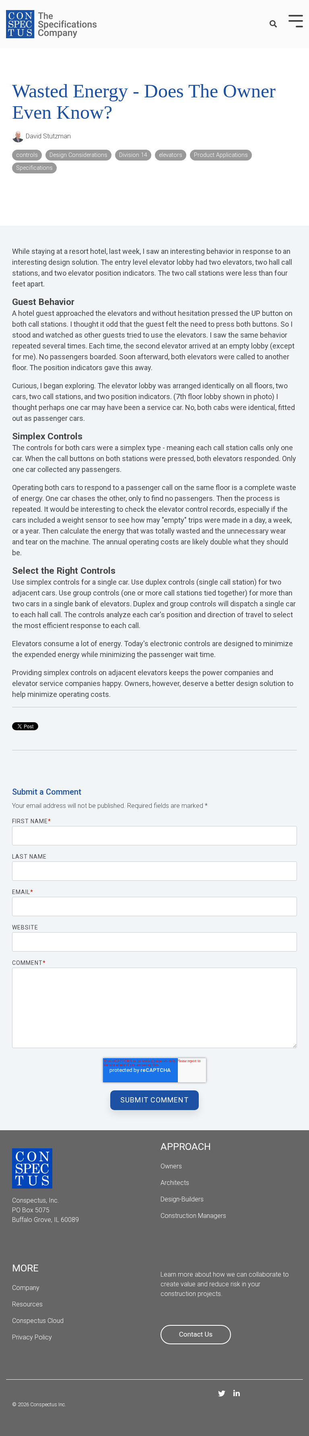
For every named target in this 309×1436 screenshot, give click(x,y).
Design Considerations (78, 155)
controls (27, 155)
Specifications (34, 168)
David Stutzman (47, 136)
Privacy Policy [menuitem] (32, 1337)
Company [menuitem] (25, 1288)
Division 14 (133, 155)
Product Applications (221, 155)
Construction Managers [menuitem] (193, 1216)
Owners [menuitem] (171, 1166)
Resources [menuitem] (27, 1304)
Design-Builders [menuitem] (182, 1199)
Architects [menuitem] (176, 1183)
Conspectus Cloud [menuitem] (38, 1321)
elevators (170, 155)
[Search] (273, 24)
